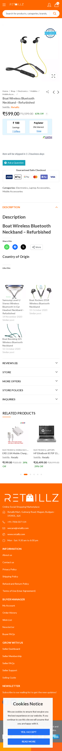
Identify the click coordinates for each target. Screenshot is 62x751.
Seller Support (9, 670)
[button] (21, 474)
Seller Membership (12, 656)
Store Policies (12, 390)
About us (7, 555)
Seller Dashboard (11, 648)
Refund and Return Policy (15, 583)
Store (6, 372)
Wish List (7, 620)
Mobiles (34, 91)
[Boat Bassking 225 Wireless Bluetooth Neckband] (14, 330)
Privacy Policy (9, 569)
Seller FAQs (8, 663)
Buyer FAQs (8, 634)
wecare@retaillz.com (18, 528)
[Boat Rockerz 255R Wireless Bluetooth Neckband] (41, 291)
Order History (9, 612)
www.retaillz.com (16, 534)
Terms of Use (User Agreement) (19, 590)
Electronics (23, 91)
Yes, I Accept (29, 732)
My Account (8, 605)
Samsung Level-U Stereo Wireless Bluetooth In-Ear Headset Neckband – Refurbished (13, 307)
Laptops (38, 450)
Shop (13, 91)
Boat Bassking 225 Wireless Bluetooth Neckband (12, 342)
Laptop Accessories (39, 187)
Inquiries (8, 399)
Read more (29, 741)
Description (11, 207)
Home (5, 91)
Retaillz (15, 107)
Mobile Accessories (9, 94)
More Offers (11, 381)
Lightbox (53, 76)
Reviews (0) (10, 363)
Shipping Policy (10, 576)
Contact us (8, 562)
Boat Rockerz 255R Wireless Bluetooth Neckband (39, 303)
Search (55, 13)
